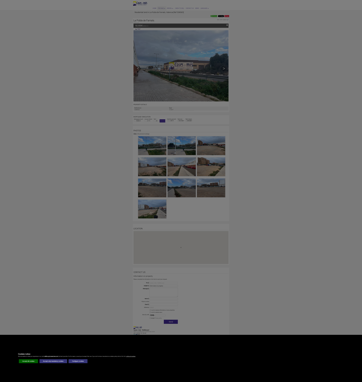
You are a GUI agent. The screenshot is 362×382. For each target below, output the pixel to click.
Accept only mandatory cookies (53, 361)
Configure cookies (78, 361)
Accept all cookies (28, 361)
